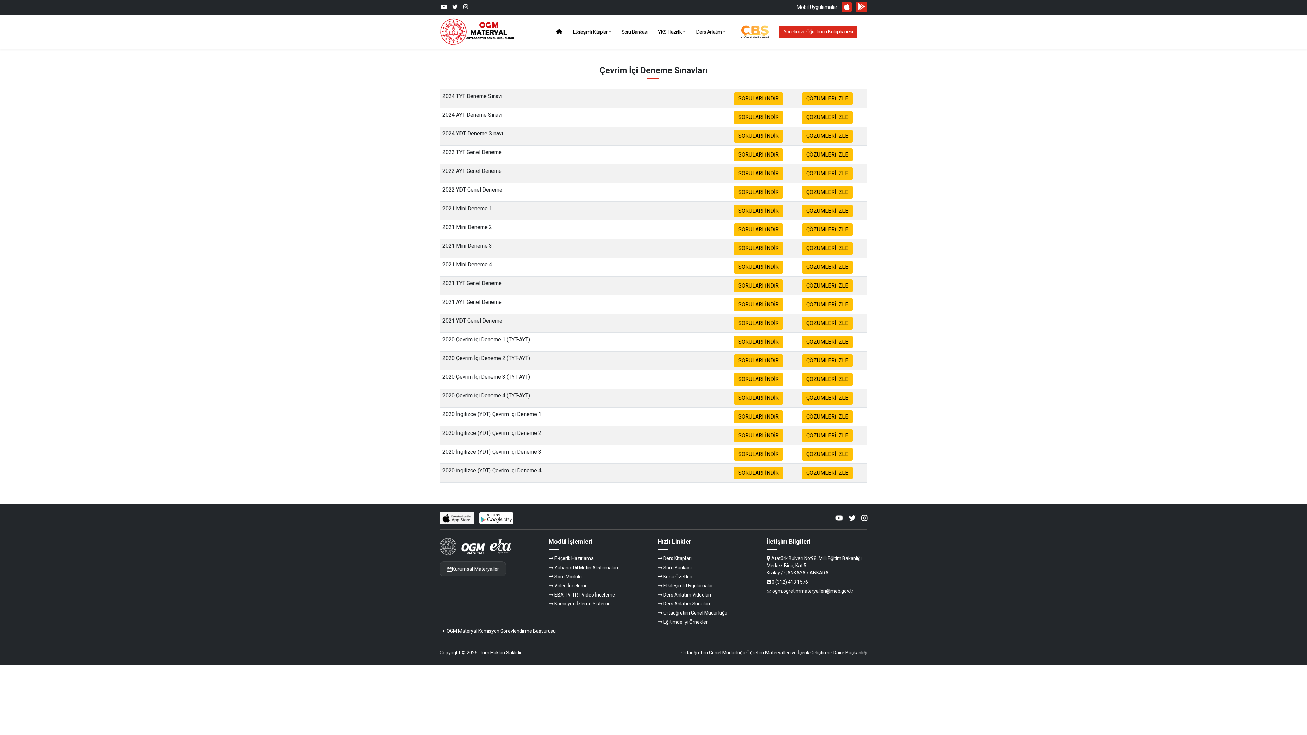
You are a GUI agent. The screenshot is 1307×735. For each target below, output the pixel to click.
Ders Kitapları (677, 558)
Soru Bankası (634, 32)
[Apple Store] (847, 7)
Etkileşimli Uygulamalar (688, 585)
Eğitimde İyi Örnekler (685, 622)
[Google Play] (861, 7)
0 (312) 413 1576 (790, 582)
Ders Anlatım (709, 32)
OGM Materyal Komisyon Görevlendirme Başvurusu (501, 631)
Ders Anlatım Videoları (687, 595)
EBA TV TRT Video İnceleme (584, 595)
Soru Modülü (568, 576)
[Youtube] (444, 7)
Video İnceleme (571, 585)
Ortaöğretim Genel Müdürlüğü (695, 613)
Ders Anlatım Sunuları (686, 603)
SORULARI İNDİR (758, 98)
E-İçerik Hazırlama (574, 558)
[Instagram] (465, 7)
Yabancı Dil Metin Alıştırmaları (586, 567)
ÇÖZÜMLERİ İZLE (827, 98)
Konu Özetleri (677, 576)
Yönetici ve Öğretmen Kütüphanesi (818, 32)
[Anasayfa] (559, 32)
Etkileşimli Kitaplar (589, 32)
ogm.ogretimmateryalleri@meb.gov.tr (812, 591)
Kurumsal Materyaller (475, 569)
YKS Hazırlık (670, 32)
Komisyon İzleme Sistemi (581, 603)
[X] (455, 7)
